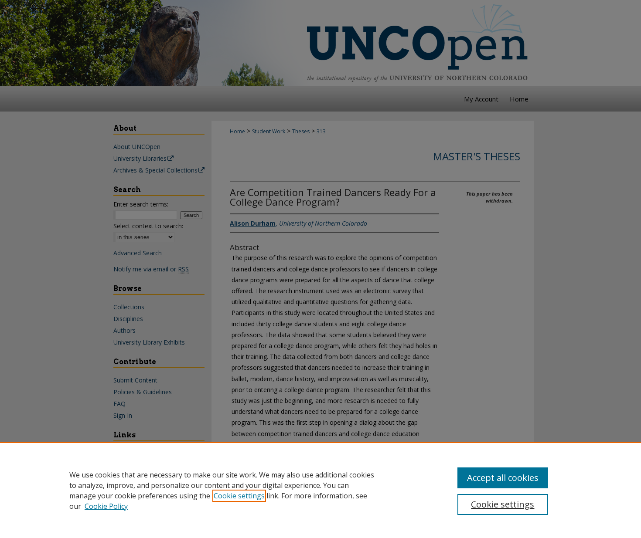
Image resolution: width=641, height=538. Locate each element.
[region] (320, 490)
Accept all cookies (503, 478)
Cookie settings (239, 496)
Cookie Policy (106, 506)
